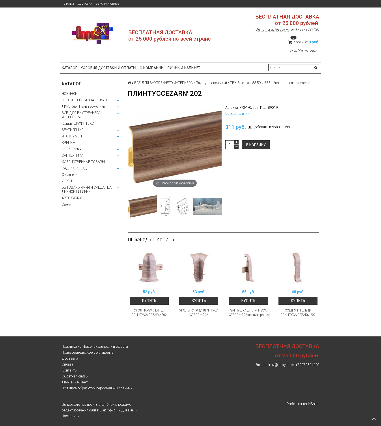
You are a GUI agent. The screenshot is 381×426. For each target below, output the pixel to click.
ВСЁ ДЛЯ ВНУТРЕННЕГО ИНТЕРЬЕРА (81, 115)
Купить (149, 300)
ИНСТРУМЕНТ (73, 136)
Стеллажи (69, 175)
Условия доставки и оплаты (108, 68)
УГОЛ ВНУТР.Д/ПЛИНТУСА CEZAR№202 (198, 313)
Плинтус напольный (211, 83)
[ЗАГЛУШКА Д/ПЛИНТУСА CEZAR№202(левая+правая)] (248, 267)
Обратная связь (108, 3)
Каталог (69, 68)
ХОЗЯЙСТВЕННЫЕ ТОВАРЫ (83, 162)
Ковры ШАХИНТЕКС (78, 123)
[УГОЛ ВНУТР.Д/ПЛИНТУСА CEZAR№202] (198, 267)
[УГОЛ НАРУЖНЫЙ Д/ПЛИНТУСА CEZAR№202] (149, 267)
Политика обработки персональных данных (97, 388)
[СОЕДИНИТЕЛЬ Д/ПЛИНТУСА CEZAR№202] (298, 267)
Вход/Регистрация (304, 50)
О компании (152, 68)
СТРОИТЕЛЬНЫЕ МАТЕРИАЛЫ (86, 100)
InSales (313, 404)
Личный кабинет (183, 68)
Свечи (66, 204)
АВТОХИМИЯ (72, 198)
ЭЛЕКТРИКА (72, 149)
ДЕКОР (67, 181)
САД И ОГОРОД (74, 168)
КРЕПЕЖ (69, 143)
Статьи (69, 3)
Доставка (85, 3)
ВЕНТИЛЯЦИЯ (73, 130)
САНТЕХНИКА (72, 155)
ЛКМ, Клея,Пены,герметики (83, 106)
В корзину (256, 145)
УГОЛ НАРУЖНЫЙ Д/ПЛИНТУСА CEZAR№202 (149, 313)
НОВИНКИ (69, 94)
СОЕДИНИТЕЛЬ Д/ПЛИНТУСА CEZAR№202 (298, 313)
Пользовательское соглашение (88, 352)
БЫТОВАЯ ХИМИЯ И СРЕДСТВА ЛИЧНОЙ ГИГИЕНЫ (87, 189)
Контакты (69, 370)
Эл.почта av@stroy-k (272, 29)
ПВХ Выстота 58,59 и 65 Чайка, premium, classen (269, 83)
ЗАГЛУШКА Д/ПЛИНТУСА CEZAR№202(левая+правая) (248, 313)
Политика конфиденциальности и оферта (95, 346)
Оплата (67, 364)
